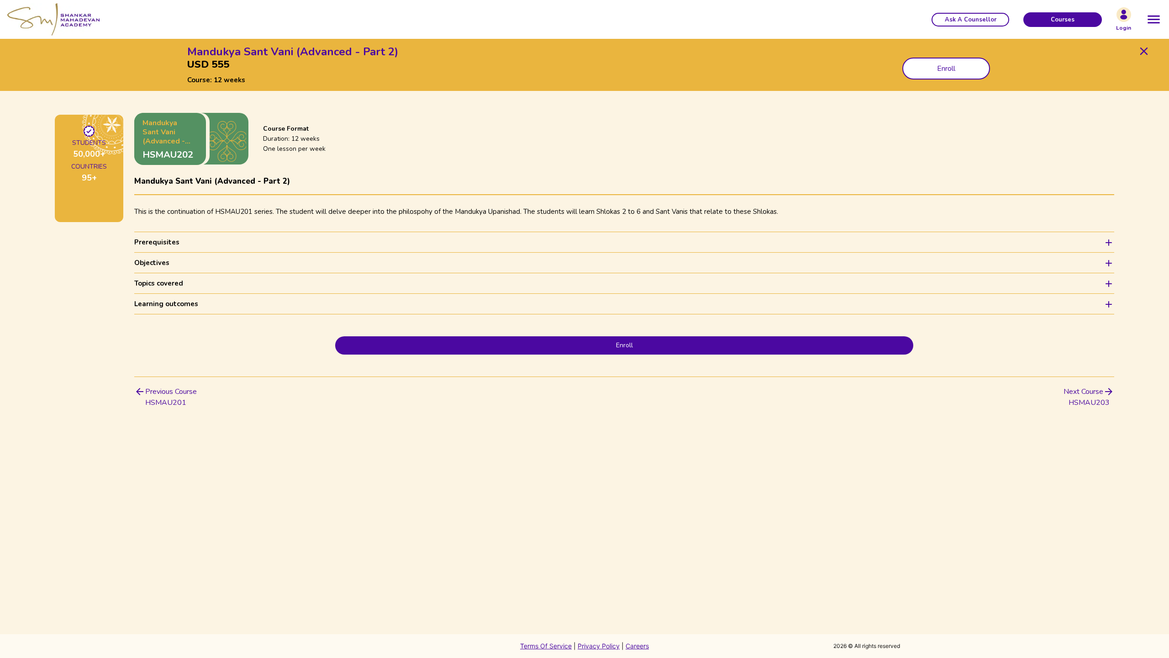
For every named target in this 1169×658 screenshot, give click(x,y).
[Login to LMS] (1123, 14)
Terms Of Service (546, 646)
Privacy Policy (599, 646)
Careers (637, 646)
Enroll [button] (946, 69)
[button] (970, 20)
